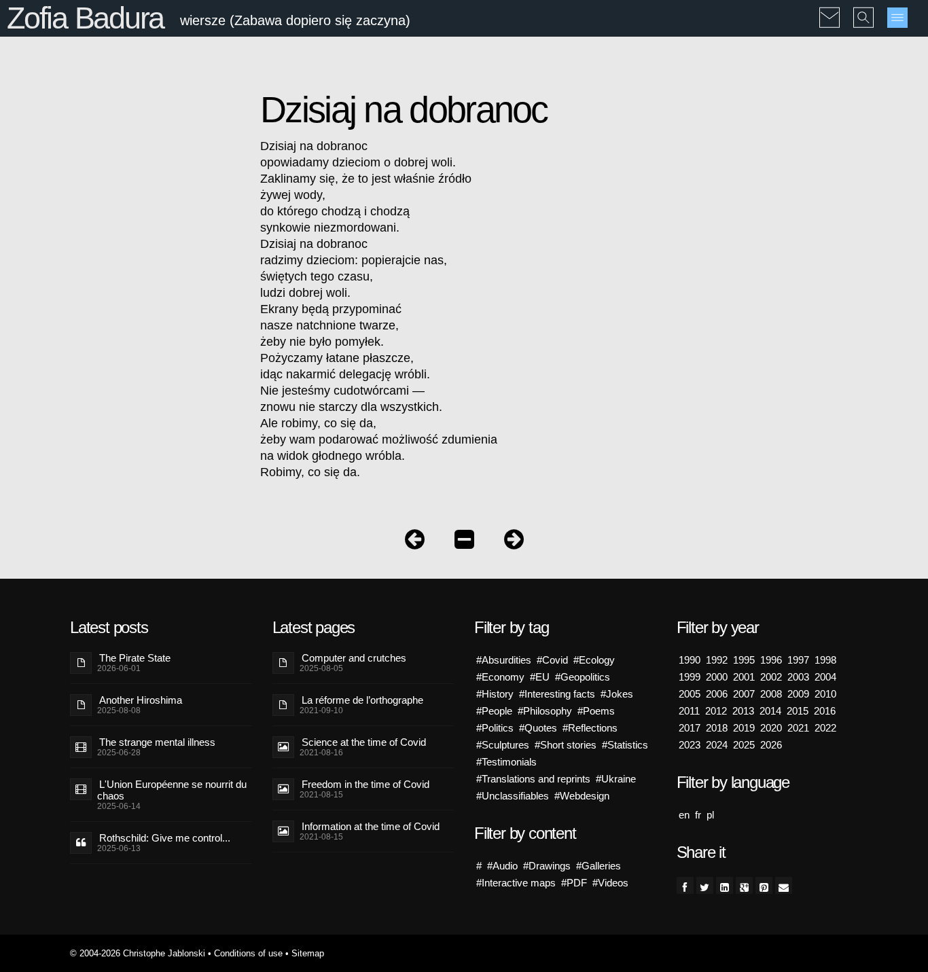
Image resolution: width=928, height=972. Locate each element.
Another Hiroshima (140, 700)
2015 (797, 711)
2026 (771, 745)
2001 (744, 677)
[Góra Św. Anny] (513, 542)
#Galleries (598, 865)
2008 (771, 694)
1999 (689, 677)
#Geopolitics (582, 677)
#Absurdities (503, 660)
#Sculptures (502, 745)
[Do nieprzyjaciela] (414, 542)
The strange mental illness (157, 742)
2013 (743, 711)
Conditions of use (248, 953)
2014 (770, 711)
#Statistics (625, 745)
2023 (689, 745)
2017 (689, 728)
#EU (540, 677)
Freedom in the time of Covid (365, 784)
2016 (825, 711)
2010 (825, 694)
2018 (717, 728)
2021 (798, 728)
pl (710, 815)
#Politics (495, 728)
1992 (717, 660)
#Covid (552, 660)
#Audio (502, 865)
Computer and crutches (354, 658)
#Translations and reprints (533, 779)
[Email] (783, 885)
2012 (716, 711)
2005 (689, 694)
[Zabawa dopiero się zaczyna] (464, 542)
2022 (825, 728)
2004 (825, 677)
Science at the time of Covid (364, 742)
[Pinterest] (763, 885)
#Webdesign (581, 796)
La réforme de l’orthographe (362, 700)
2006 (717, 694)
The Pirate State (135, 658)
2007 (744, 694)
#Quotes (538, 728)
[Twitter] (704, 885)
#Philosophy (545, 711)
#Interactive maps (516, 882)
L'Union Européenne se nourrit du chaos (172, 790)
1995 (744, 660)
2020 (771, 728)
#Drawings (547, 865)
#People (494, 711)
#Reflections (590, 728)
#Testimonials (506, 762)
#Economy (500, 677)
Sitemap (307, 953)
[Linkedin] (724, 885)
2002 (771, 677)
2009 (798, 694)
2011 (689, 711)
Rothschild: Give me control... (164, 838)
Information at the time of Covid (371, 826)
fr (698, 815)
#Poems (596, 711)
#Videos (610, 882)
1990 (689, 660)
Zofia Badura (85, 18)
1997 (798, 660)
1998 (825, 660)
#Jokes (617, 694)
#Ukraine (616, 779)
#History (495, 694)
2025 (744, 745)
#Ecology (594, 660)
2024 (717, 745)
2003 (798, 677)
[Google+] (744, 885)
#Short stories (565, 745)
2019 (744, 728)
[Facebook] (685, 885)
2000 (717, 677)
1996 (771, 660)
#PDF (574, 882)
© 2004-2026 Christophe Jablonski (137, 953)
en (684, 815)
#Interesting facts (557, 694)
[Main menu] (897, 17)
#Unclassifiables (512, 796)
